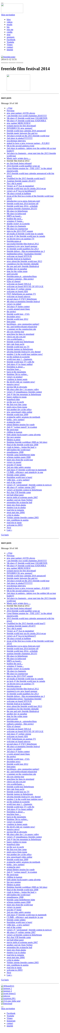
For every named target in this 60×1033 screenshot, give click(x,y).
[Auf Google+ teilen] (19, 62)
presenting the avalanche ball (19, 502)
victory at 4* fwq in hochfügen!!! (21, 191)
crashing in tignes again (17, 379)
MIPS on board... (14, 216)
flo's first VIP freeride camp (19, 492)
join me (10, 29)
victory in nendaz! (15, 377)
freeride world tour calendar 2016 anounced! (26, 130)
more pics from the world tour (20, 460)
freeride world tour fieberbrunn (20, 341)
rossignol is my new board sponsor (22, 246)
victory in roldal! (14, 304)
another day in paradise (17, 269)
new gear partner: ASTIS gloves (21, 113)
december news (13, 316)
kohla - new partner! (16, 419)
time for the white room (17, 271)
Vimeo (10, 44)
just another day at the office (19, 409)
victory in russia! (14, 462)
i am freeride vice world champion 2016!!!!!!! (27, 115)
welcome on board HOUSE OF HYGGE (25, 286)
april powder (12, 274)
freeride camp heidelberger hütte (21, 454)
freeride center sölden (16, 475)
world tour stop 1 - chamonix (19, 359)
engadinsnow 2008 (15, 452)
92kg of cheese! (14, 281)
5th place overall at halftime (19, 193)
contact (10, 47)
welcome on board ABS (17, 291)
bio (8, 27)
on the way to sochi (15, 402)
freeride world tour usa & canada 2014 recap (26, 188)
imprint (10, 49)
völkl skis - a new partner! (18, 480)
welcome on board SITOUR (19, 256)
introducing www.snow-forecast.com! (23, 201)
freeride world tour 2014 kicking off (22, 203)
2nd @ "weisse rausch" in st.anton (22, 427)
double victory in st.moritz (18, 223)
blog (9, 19)
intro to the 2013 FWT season (20, 231)
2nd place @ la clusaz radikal (20, 364)
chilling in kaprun (14, 432)
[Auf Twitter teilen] (12, 62)
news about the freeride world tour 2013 (24, 261)
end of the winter (14, 482)
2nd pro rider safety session (19, 467)
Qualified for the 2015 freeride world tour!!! (26, 178)
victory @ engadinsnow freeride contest (24, 392)
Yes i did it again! (14, 183)
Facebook (11, 39)
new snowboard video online (19, 412)
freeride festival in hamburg (19, 259)
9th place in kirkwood (16, 213)
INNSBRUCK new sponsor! (19, 128)
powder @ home (14, 465)
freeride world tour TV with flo (20, 362)
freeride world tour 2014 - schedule (22, 206)
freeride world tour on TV (18, 346)
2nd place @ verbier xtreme (19, 289)
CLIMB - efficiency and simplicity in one (25, 472)
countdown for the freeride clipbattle (23, 264)
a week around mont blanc (18, 309)
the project (11, 311)
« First (9, 108)
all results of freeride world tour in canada (25, 233)
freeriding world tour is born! (19, 477)
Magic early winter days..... (19, 158)
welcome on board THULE (19, 284)
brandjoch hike (13, 399)
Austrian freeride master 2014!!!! (21, 181)
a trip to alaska (13, 515)
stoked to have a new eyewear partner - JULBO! (28, 143)
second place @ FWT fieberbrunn (22, 299)
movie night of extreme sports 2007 (22, 497)
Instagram (11, 1021)
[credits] (7, 986)
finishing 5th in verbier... (17, 374)
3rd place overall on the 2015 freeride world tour (28, 136)
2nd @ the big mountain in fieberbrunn (24, 394)
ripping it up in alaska (16, 507)
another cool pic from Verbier (20, 500)
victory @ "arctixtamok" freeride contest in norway (29, 485)
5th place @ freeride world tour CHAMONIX (27, 118)
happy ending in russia (17, 397)
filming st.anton (13, 439)
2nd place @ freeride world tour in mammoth (26, 470)
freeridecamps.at (14, 241)
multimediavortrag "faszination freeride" (24, 254)
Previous (10, 110)
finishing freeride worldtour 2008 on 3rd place (27, 442)
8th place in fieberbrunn (17, 211)
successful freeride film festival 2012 (23, 244)
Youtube (10, 42)
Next (9, 527)
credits (9, 32)
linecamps (11, 321)
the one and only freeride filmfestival (23, 266)
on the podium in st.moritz (18, 357)
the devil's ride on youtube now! (21, 382)
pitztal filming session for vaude (21, 424)
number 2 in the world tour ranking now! (25, 354)
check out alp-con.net (16, 336)
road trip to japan (14, 522)
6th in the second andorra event (20, 146)
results (9, 24)
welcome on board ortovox (18, 296)
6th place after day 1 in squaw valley (23, 389)
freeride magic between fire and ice (22, 133)
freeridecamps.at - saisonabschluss (22, 276)
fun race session (14, 437)
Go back (5, 535)
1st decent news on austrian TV (20, 238)
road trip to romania (15, 510)
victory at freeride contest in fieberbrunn (24, 490)
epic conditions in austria (17, 520)
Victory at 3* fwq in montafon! (20, 186)
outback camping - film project (20, 279)
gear (8, 34)
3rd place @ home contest (18, 306)
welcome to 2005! (15, 525)
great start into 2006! (16, 512)
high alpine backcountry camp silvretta (24, 434)
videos (9, 22)
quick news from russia (17, 407)
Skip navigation (8, 15)
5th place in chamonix (16, 226)
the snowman (12, 429)
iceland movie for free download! (21, 125)
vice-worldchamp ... (15, 339)
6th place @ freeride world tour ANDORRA (26, 120)
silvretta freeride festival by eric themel (24, 352)
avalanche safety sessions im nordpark (23, 417)
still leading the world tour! (18, 449)
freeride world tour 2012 (17, 319)
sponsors (10, 37)
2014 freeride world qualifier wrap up (23, 166)
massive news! (13, 384)
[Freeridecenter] (8, 57)
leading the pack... (15, 218)
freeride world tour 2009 (17, 414)
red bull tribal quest (15, 495)
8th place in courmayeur (17, 228)
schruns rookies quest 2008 (19, 457)
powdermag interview (16, 141)
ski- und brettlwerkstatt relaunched (22, 326)
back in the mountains (16, 372)
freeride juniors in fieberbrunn (20, 349)
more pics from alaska (16, 505)
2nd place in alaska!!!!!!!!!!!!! (20, 138)
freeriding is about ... (16, 367)
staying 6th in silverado (17, 387)
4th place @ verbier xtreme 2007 (21, 487)
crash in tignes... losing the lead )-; (22, 447)
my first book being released (19, 163)
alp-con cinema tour (15, 331)
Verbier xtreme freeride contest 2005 (23, 517)
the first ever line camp (17, 404)
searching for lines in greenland (20, 334)
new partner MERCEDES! (19, 123)
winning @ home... (15, 221)
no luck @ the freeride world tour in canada (26, 236)
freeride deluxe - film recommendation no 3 (26, 251)
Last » (9, 530)
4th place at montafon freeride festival (23, 301)
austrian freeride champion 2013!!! (22, 208)
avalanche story (13, 422)
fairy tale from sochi (15, 344)
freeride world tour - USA (18, 314)
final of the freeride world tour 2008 (22, 444)
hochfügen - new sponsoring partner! (23, 324)
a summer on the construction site (21, 329)
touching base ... (14, 369)
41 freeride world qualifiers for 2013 (23, 249)
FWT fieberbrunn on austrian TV (21, 294)
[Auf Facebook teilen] (4, 62)
